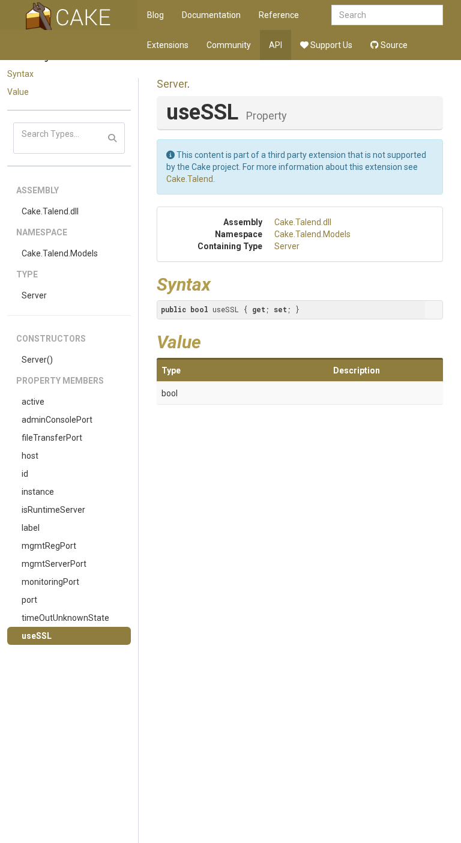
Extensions (167, 45)
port (29, 600)
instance (38, 492)
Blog (155, 15)
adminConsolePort (57, 420)
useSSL (37, 636)
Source (393, 45)
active (33, 401)
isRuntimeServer (53, 510)
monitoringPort (50, 582)
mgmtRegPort (49, 546)
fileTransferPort (52, 438)
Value (18, 92)
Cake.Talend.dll (50, 211)
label (31, 528)
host (30, 456)
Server (34, 295)
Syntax (20, 74)
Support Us (330, 45)
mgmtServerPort (54, 564)
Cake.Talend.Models (60, 253)
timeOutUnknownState (65, 618)
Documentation (211, 15)
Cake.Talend (189, 179)
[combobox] (387, 15)
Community (228, 45)
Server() (37, 359)
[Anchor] (220, 283)
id (25, 474)
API (275, 45)
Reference (279, 15)
